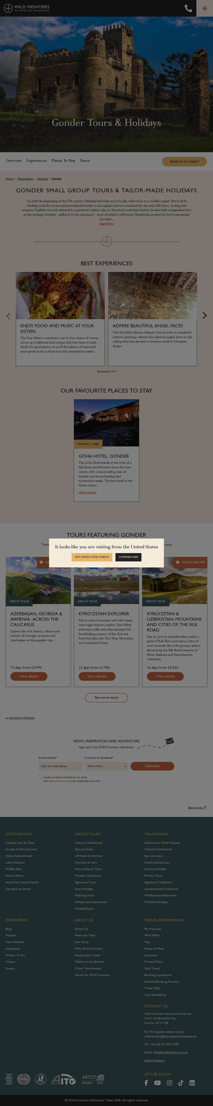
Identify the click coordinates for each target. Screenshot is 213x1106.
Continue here (128, 557)
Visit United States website (92, 557)
